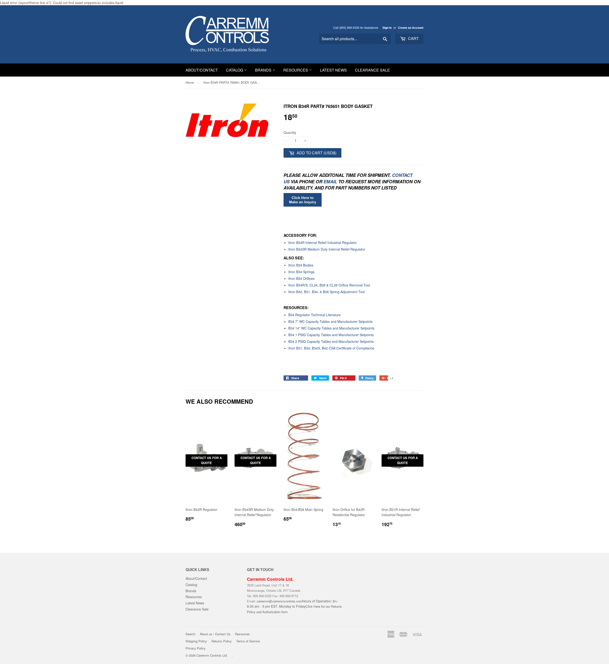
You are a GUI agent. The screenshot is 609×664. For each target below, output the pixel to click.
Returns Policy (221, 641)
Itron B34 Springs (301, 271)
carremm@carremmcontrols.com (279, 601)
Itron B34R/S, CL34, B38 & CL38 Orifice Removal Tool (329, 285)
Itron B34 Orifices (301, 278)
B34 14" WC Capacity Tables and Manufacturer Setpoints (331, 328)
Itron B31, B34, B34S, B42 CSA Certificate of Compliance (331, 348)
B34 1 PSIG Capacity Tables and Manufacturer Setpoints (331, 334)
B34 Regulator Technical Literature (314, 314)
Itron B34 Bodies (300, 265)
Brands (263, 70)
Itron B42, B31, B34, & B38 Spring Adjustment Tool (326, 291)
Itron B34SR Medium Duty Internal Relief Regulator (326, 249)
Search (190, 634)
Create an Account (410, 28)
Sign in (387, 28)
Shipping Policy (196, 641)
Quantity (290, 132)
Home (190, 82)
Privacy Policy (196, 648)
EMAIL (330, 181)
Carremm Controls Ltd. (212, 655)
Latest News (333, 70)
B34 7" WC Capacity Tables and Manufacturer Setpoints (330, 321)
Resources (296, 70)
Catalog (235, 70)
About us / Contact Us (215, 634)
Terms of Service (248, 641)
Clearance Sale (372, 70)
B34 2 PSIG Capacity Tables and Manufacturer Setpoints (331, 341)
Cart (413, 38)
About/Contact (202, 70)
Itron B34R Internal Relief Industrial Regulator (322, 242)
